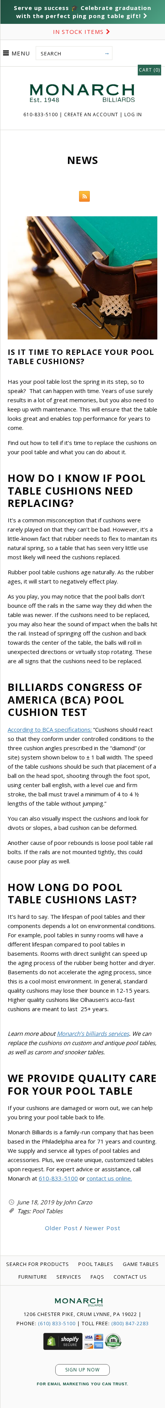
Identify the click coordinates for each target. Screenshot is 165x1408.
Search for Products (37, 1264)
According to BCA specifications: (50, 729)
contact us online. (109, 1178)
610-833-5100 (41, 114)
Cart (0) (149, 70)
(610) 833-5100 (57, 1323)
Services (68, 1276)
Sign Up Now (82, 1369)
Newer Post (102, 1228)
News (82, 160)
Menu (21, 53)
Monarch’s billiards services (93, 1033)
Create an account (91, 114)
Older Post (61, 1228)
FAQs (97, 1276)
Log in (133, 114)
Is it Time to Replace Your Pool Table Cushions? (81, 356)
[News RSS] (82, 198)
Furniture (32, 1276)
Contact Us (130, 1276)
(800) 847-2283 (130, 1323)
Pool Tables (47, 1211)
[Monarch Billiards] (82, 75)
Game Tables (141, 1264)
